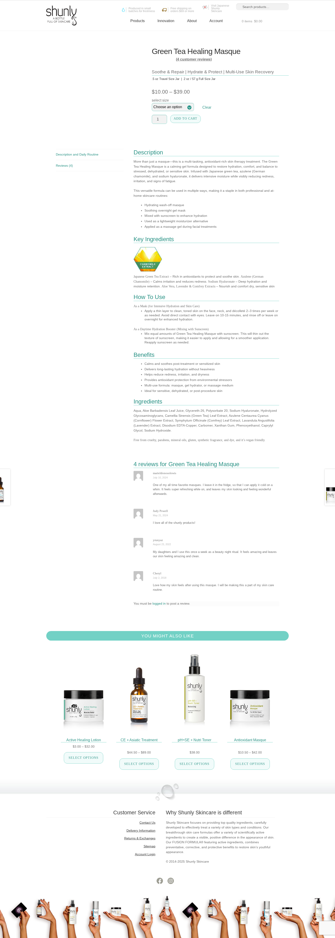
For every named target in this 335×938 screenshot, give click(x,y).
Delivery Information (140, 830)
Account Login (145, 854)
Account (216, 21)
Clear (206, 107)
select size (160, 100)
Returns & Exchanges (139, 838)
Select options (83, 757)
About (192, 21)
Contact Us (147, 822)
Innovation (165, 21)
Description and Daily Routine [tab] (77, 154)
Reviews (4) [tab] (64, 165)
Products (137, 21)
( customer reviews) (194, 59)
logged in (159, 603)
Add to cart (185, 118)
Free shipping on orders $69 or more (182, 10)
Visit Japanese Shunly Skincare (220, 9)
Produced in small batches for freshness (142, 10)
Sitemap (149, 846)
